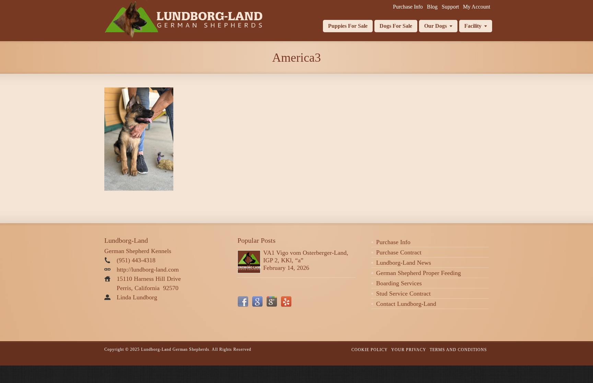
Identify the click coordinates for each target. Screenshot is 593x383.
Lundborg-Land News (403, 262)
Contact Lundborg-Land (406, 303)
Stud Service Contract (403, 293)
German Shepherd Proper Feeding (418, 273)
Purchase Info (393, 242)
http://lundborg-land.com (148, 269)
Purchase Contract (398, 252)
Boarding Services (399, 283)
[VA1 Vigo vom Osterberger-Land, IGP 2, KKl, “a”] (248, 261)
